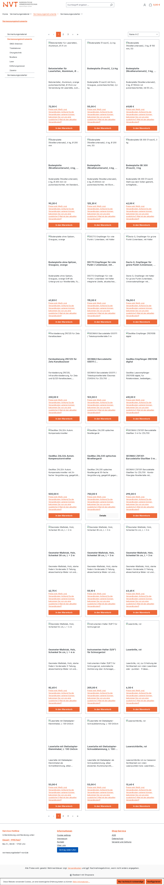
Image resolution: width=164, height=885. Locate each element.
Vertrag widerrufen (67, 850)
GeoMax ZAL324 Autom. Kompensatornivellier (61, 457)
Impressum (62, 838)
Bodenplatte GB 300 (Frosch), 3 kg (137, 166)
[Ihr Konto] (145, 4)
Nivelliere (13, 57)
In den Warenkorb (64, 128)
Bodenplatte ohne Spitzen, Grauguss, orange (63, 263)
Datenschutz (117, 838)
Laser (12, 61)
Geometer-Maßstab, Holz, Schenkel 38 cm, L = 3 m (101, 554)
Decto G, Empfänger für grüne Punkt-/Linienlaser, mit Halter (141, 263)
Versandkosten (74, 868)
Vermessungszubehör (17, 75)
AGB (114, 835)
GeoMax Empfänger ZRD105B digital (141, 360)
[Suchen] (111, 4)
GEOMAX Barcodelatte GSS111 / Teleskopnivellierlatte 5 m (101, 360)
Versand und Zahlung (121, 842)
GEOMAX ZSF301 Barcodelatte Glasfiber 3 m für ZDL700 (140, 457)
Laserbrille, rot (134, 649)
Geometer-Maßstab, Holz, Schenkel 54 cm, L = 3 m (139, 554)
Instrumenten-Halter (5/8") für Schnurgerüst (101, 650)
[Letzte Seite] (77, 34)
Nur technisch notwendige (130, 881)
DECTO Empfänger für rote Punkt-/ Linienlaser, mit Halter (101, 263)
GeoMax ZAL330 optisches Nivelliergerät (101, 457)
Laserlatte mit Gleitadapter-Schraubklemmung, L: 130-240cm (102, 747)
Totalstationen (15, 48)
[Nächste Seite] (72, 34)
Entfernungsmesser (17, 66)
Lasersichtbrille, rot (136, 746)
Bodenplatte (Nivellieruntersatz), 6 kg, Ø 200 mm (63, 166)
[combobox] (87, 4)
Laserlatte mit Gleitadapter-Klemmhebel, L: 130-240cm (63, 747)
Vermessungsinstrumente (19, 39)
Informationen (64, 831)
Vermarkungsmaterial (17, 34)
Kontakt (60, 842)
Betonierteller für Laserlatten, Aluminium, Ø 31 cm (64, 69)
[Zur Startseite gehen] (20, 4)
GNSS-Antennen (16, 44)
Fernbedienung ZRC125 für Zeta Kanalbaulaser (63, 360)
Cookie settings (64, 835)
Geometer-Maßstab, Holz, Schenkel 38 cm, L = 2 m (62, 554)
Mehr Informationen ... (81, 882)
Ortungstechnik (16, 53)
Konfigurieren (154, 881)
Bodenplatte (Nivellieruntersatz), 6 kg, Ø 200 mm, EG (102, 166)
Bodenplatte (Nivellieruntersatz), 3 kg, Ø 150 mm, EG (141, 69)
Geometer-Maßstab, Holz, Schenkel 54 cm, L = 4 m (62, 650)
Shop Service (119, 831)
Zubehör (13, 70)
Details (103, 515)
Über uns (61, 845)
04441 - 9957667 (11, 840)
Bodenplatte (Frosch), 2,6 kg (102, 68)
